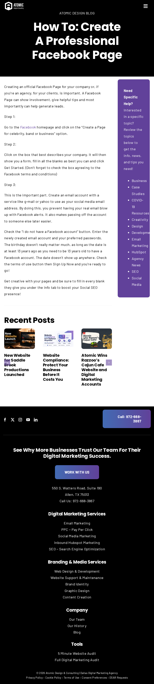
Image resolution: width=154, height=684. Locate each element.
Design (137, 226)
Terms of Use (71, 677)
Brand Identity (77, 584)
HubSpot (139, 252)
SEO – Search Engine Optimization (77, 549)
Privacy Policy (34, 677)
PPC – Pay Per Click (77, 529)
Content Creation (77, 597)
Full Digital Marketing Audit (77, 660)
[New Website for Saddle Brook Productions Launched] (19, 338)
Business (140, 180)
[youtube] (28, 419)
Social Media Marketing (77, 536)
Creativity (140, 219)
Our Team (77, 619)
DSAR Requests (118, 677)
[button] (7, 363)
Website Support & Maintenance (77, 577)
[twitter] (12, 419)
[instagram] (20, 419)
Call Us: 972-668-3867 (77, 501)
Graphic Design (77, 590)
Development (143, 232)
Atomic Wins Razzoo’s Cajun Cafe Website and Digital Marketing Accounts (94, 370)
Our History (77, 625)
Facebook (28, 127)
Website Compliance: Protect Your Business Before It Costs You (56, 367)
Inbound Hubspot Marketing (77, 542)
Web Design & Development (77, 571)
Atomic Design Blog (77, 13)
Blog (77, 632)
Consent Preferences (94, 677)
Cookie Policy (53, 677)
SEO (135, 271)
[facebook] (5, 419)
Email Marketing (77, 523)
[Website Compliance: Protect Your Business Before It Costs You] (58, 338)
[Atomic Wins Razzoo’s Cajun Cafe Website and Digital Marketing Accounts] (96, 338)
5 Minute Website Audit (77, 653)
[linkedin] (35, 419)
